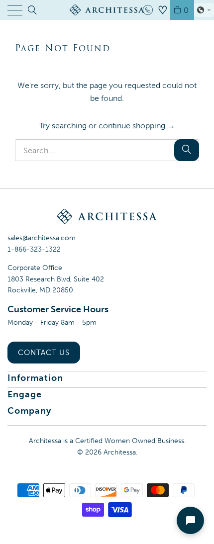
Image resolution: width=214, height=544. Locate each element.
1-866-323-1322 (34, 249)
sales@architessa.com (41, 238)
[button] (204, 10)
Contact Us (44, 352)
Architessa (120, 452)
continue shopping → (137, 125)
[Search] (31, 9)
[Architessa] (107, 10)
